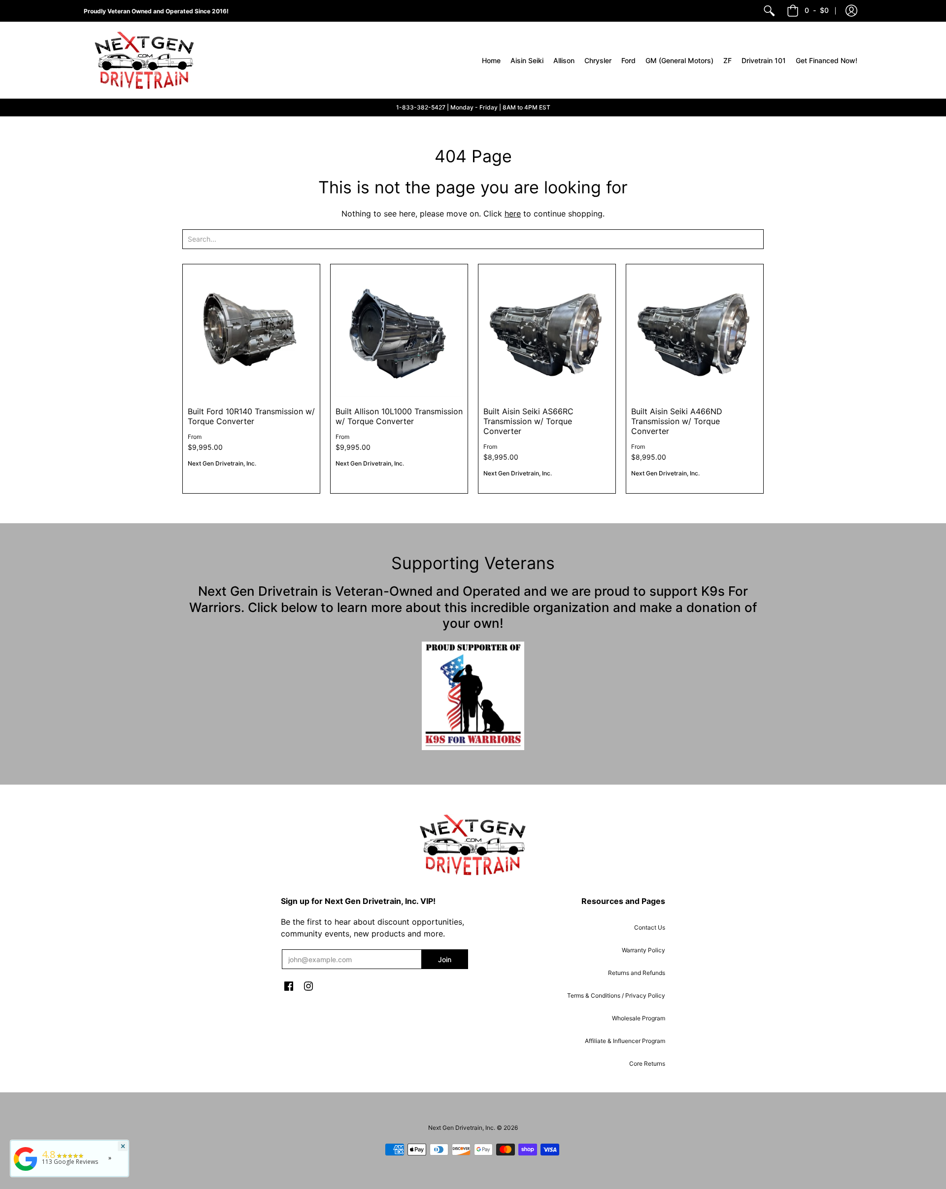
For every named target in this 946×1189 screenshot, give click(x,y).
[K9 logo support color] (473, 696)
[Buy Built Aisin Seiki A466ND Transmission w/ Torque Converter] (694, 332)
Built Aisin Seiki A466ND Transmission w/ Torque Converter (676, 421)
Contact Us (649, 927)
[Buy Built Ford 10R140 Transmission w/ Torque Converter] (251, 332)
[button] (851, 11)
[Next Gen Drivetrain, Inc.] (148, 60)
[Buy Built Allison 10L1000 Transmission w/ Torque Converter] (399, 332)
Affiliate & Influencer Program (625, 1041)
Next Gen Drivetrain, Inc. (222, 463)
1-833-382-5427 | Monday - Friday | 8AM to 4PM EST (473, 107)
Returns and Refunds (636, 972)
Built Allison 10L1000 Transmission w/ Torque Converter (399, 416)
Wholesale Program (638, 1018)
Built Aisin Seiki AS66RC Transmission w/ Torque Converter (528, 421)
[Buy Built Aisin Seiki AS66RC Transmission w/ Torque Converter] (546, 332)
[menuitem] (769, 11)
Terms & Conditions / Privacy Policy (616, 995)
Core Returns (647, 1063)
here (513, 213)
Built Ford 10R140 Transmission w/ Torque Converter (251, 416)
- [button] (817, 10)
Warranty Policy (643, 950)
